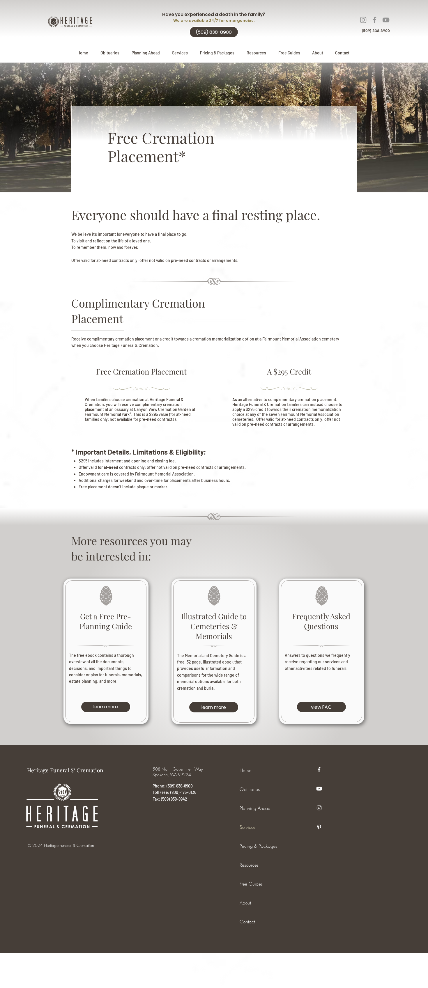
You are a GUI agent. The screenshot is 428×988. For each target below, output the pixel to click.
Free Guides (251, 884)
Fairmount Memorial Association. (165, 473)
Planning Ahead (255, 808)
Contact (247, 921)
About (245, 903)
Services (247, 827)
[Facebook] (374, 20)
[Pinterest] (319, 827)
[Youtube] (319, 788)
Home (245, 770)
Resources (249, 865)
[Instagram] (363, 20)
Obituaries (250, 789)
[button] (145, 53)
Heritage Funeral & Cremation (65, 770)
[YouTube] (386, 20)
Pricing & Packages (258, 846)
